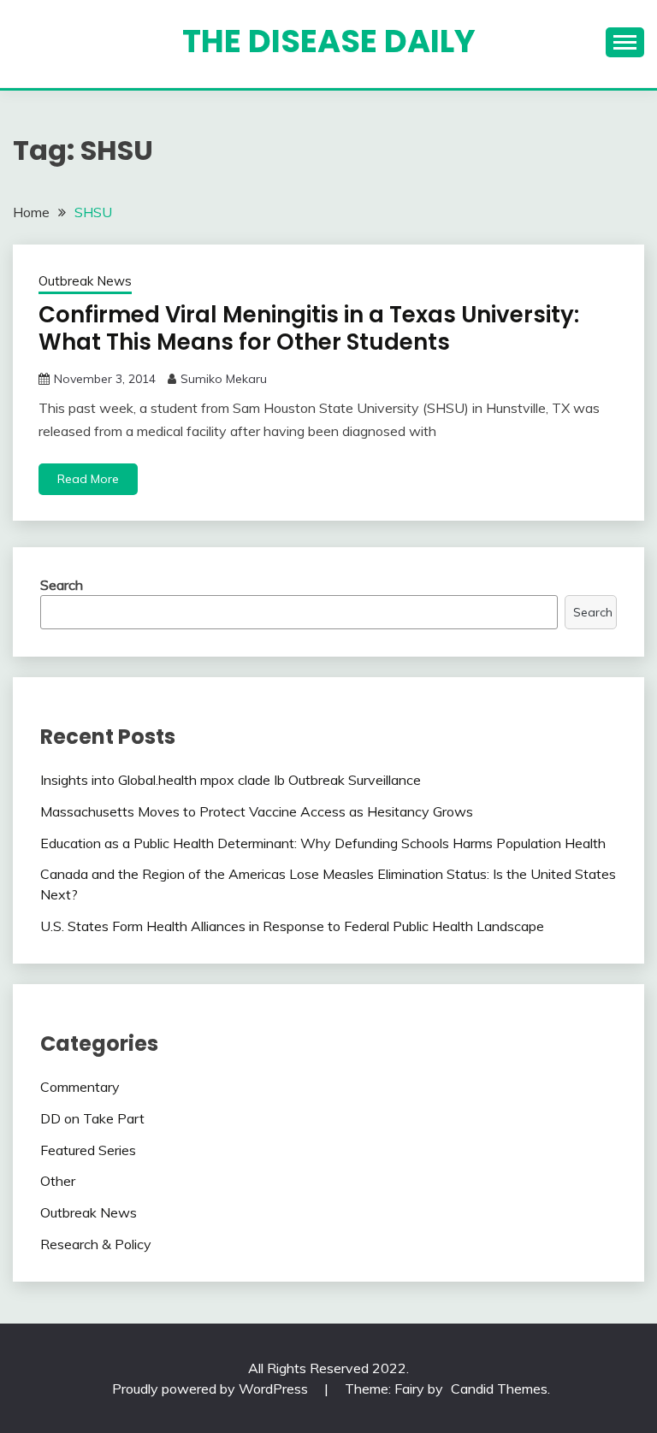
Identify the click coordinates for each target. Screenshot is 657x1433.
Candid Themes (499, 1388)
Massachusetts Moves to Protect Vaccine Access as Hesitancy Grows (256, 811)
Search (61, 584)
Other (57, 1180)
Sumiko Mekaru (224, 378)
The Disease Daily (329, 41)
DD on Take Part (92, 1118)
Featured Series (88, 1150)
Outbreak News (85, 281)
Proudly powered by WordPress (211, 1388)
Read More (88, 479)
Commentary (80, 1086)
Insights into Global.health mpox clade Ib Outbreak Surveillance (230, 779)
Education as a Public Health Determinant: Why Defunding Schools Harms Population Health (323, 843)
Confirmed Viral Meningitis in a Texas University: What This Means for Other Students (308, 328)
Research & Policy (95, 1244)
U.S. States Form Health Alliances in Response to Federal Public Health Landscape (292, 926)
